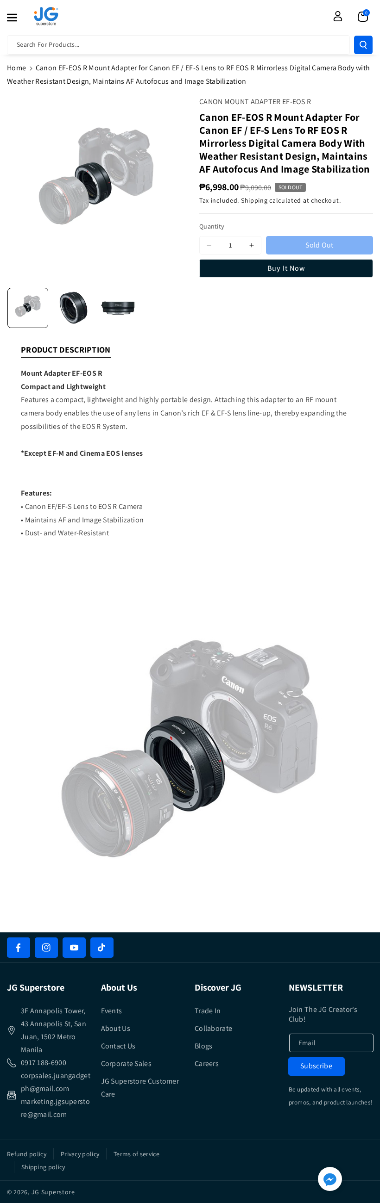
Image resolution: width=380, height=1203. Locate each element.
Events (111, 1011)
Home (16, 68)
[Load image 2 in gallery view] (73, 308)
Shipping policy (43, 1167)
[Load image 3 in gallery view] (118, 308)
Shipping (254, 200)
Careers (207, 1063)
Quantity (211, 226)
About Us (115, 1028)
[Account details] (338, 16)
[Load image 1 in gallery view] (27, 308)
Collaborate (213, 1028)
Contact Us (118, 1046)
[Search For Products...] (363, 45)
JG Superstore (53, 1192)
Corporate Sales (126, 1063)
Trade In (208, 1011)
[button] (17, 17)
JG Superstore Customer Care (140, 1087)
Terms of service (136, 1154)
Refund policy (26, 1154)
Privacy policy (80, 1154)
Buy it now (286, 268)
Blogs (204, 1046)
